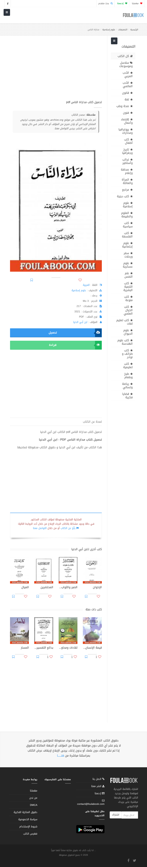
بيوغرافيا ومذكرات (125, 131)
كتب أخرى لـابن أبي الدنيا (86, 549)
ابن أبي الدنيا (80, 322)
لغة (127, 99)
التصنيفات (122, 30)
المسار (25, 648)
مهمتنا (135, 3)
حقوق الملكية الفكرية (25, 812)
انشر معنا (96, 786)
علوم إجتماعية (127, 244)
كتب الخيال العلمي (128, 310)
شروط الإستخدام (28, 826)
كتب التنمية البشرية (128, 286)
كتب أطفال (128, 141)
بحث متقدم (104, 3)
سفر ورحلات (128, 254)
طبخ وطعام (128, 375)
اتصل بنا (97, 779)
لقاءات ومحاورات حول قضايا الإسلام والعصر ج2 (68, 648)
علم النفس (128, 274)
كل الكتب (123, 56)
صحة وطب (122, 106)
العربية (86, 285)
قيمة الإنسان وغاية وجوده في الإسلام (92, 648)
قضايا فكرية (127, 395)
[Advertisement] (56, 70)
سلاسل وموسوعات (126, 64)
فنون (126, 112)
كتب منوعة (128, 298)
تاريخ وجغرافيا (127, 151)
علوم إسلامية (108, 30)
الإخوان (97, 587)
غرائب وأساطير (127, 161)
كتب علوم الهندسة (125, 341)
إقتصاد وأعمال (127, 121)
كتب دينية (123, 196)
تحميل (53, 332)
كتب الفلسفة (127, 234)
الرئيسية (134, 30)
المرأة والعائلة (127, 181)
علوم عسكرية (128, 264)
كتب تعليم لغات (124, 321)
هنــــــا (60, 755)
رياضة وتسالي (127, 385)
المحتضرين (47, 587)
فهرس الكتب (30, 833)
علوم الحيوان (128, 331)
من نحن (33, 797)
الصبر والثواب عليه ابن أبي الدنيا (68, 587)
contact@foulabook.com (91, 804)
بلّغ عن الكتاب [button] (68, 528)
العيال (25, 587)
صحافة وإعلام (127, 171)
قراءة (52, 345)
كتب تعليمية (128, 365)
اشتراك (115, 814)
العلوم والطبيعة (127, 214)
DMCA (33, 805)
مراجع (125, 189)
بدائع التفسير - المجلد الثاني (43, 648)
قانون (125, 93)
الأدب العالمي (128, 84)
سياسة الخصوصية (27, 819)
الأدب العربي (128, 74)
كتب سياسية (128, 224)
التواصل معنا (40, 528)
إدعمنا (98, 793)
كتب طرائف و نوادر (127, 354)
